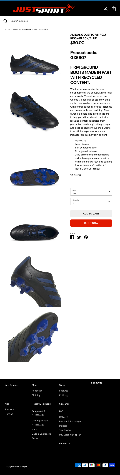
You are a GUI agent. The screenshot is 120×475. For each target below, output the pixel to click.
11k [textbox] (75, 193)
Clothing (36, 395)
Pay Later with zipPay (70, 434)
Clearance (64, 404)
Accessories (38, 425)
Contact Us (65, 443)
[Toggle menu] (6, 9)
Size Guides (65, 430)
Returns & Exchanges (70, 421)
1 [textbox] (73, 203)
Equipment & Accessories (38, 413)
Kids (7, 404)
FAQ (61, 411)
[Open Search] (5, 21)
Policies (63, 426)
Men (34, 385)
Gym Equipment (40, 420)
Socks (35, 438)
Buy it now (91, 223)
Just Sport (23, 467)
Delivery (63, 417)
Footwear (37, 390)
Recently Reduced (41, 404)
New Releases (12, 385)
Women (63, 385)
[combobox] (91, 192)
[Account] (105, 7)
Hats (34, 429)
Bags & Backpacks (41, 434)
